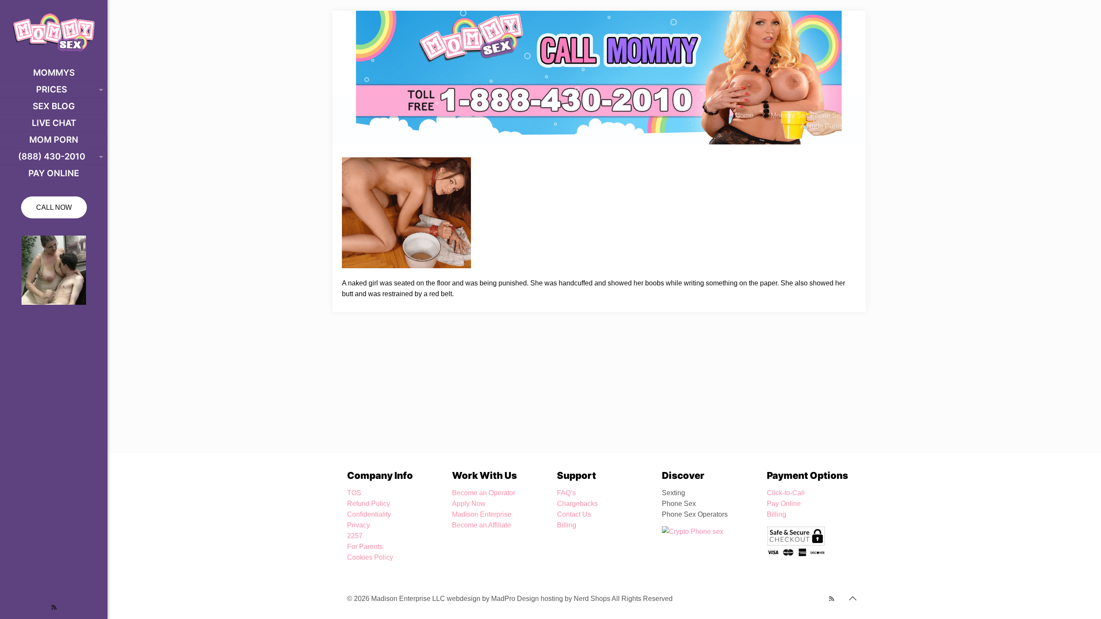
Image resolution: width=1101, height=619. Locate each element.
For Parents (365, 546)
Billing (566, 525)
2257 (355, 535)
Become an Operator (483, 492)
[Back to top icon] (852, 598)
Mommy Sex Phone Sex (807, 115)
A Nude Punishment (830, 126)
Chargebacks (577, 503)
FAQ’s (566, 492)
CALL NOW (54, 207)
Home (744, 115)
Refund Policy (368, 503)
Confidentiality (369, 514)
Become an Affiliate (481, 525)
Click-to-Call (786, 492)
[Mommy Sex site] (54, 32)
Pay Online (784, 503)
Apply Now (469, 503)
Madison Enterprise (481, 514)
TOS (354, 492)
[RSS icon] (54, 607)
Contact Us (574, 514)
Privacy (358, 525)
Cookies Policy (370, 557)
